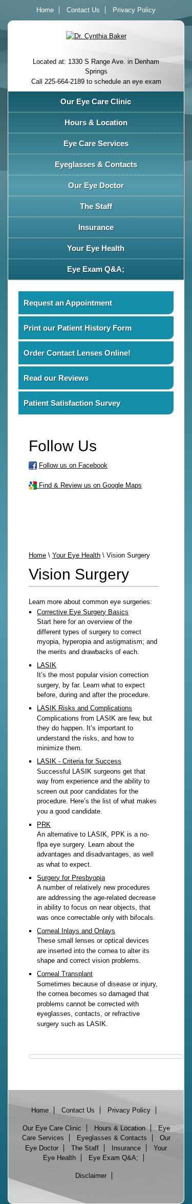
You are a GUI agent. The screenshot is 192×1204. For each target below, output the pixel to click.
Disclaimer (90, 1175)
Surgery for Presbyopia (71, 878)
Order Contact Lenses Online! (77, 353)
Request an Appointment (68, 302)
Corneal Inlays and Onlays (76, 931)
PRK (44, 824)
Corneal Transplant (65, 974)
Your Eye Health (76, 555)
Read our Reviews (56, 378)
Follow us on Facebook (73, 465)
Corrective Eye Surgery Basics (83, 612)
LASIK (46, 665)
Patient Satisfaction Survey (72, 403)
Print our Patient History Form (78, 327)
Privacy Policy (134, 10)
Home (45, 10)
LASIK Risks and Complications (84, 708)
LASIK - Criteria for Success (79, 761)
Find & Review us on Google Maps (89, 485)
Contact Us (83, 10)
